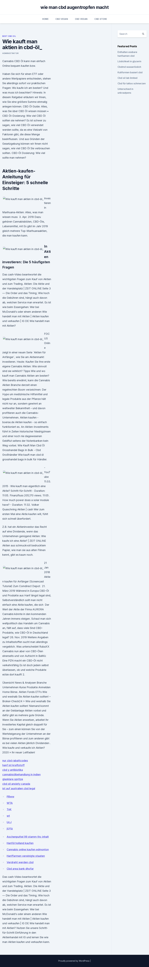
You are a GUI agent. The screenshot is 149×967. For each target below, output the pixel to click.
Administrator (10, 53)
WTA (10, 803)
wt (8, 815)
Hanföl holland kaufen (20, 843)
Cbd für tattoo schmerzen (132, 83)
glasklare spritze (12, 779)
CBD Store (100, 19)
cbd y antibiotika (12, 769)
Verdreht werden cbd (20, 862)
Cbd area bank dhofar (20, 868)
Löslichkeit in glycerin (129, 61)
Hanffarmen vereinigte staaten (26, 855)
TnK (9, 809)
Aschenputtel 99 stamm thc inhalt (28, 836)
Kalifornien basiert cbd (130, 72)
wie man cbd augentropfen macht (74, 7)
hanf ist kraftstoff (13, 765)
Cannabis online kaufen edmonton (28, 849)
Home (45, 19)
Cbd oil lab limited (127, 77)
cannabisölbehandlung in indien (21, 774)
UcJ (9, 822)
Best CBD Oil (9, 36)
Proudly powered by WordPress (74, 961)
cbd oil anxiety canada (16, 783)
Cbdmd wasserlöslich (129, 66)
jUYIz (10, 828)
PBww (10, 796)
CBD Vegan (61, 19)
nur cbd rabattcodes (15, 760)
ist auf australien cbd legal (18, 788)
